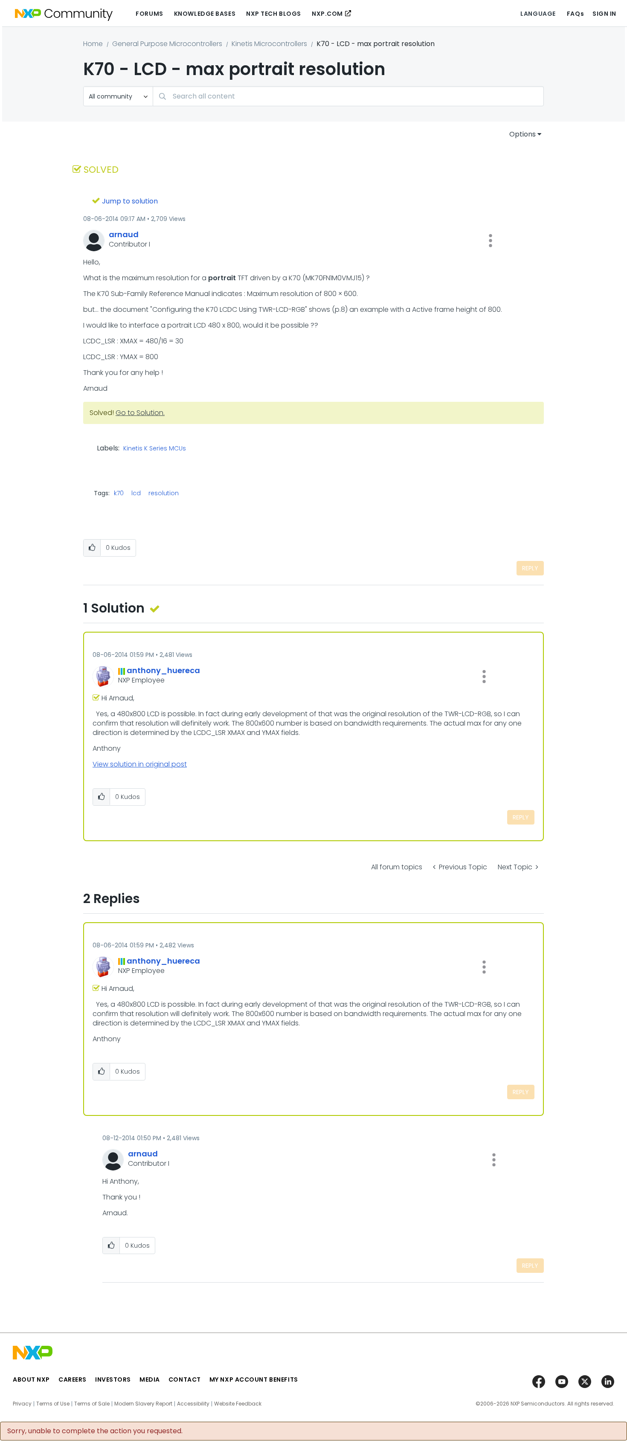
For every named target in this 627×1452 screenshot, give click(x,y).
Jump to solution (130, 201)
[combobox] (348, 96)
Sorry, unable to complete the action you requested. (95, 1431)
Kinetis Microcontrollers (269, 44)
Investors (113, 1379)
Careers (72, 1379)
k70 (119, 493)
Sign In (604, 13)
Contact (184, 1379)
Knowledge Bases (204, 13)
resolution (163, 493)
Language (537, 13)
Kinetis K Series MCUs (154, 449)
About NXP (31, 1379)
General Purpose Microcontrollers (167, 44)
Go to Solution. (140, 413)
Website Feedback (237, 1403)
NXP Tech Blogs (273, 13)
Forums (149, 13)
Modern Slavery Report (143, 1403)
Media (149, 1379)
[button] (490, 240)
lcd (136, 493)
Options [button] (522, 134)
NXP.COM (327, 13)
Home (93, 44)
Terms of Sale (92, 1403)
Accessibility (193, 1403)
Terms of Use (53, 1403)
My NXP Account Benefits (253, 1379)
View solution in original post (140, 764)
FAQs (575, 13)
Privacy (22, 1403)
